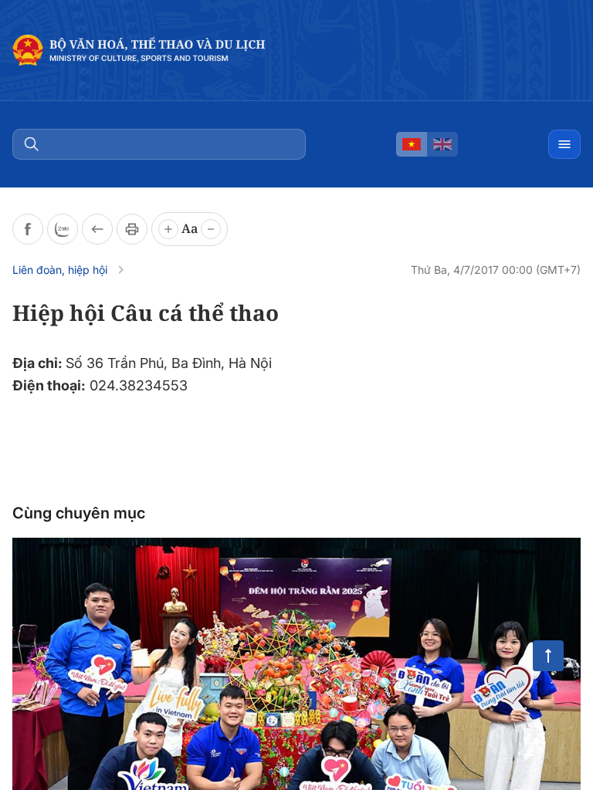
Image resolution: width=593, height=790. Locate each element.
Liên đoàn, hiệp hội (59, 269)
